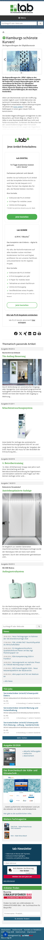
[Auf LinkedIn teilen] (30, 334)
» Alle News (8, 681)
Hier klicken (24, 871)
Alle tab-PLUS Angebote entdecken (22, 315)
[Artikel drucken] (39, 334)
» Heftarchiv (27, 753)
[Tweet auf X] (20, 334)
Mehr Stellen (22, 738)
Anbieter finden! (22, 919)
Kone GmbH (18, 107)
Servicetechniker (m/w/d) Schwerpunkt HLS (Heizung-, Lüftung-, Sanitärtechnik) (21, 723)
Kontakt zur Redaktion (32, 930)
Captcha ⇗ (31, 873)
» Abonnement (28, 756)
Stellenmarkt (17, 930)
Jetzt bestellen (22, 217)
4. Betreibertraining (12, 463)
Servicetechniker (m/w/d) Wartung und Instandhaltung (21, 709)
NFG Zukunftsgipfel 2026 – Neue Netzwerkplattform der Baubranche (21, 669)
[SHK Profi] (7, 827)
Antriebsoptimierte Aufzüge (17, 490)
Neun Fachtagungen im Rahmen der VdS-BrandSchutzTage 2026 (21, 637)
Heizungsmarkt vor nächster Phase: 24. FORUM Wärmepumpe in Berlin (22, 663)
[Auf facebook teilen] (15, 334)
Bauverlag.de (6, 938)
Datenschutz (20, 932)
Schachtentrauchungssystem (17, 408)
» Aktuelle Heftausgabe (31, 751)
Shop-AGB (10, 932)
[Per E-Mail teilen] (34, 334)
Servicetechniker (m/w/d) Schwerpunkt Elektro (21, 694)
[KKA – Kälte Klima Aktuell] (7, 836)
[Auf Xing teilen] (25, 334)
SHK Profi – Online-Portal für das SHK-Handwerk (21, 827)
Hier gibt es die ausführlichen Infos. (18, 813)
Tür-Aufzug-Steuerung (14, 356)
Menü (23, 18)
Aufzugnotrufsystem (13, 571)
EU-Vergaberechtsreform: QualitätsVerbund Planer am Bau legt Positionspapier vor (18, 650)
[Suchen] (40, 23)
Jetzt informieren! (9, 881)
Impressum (31, 932)
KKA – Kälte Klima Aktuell (19, 836)
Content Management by (11, 935)
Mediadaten (6, 930)
